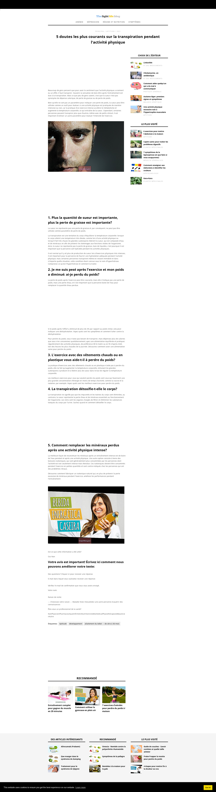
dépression (93, 22)
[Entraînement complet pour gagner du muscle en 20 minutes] (60, 694)
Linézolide (148, 62)
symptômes (134, 22)
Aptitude (110, 31)
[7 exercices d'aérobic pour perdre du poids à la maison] (114, 694)
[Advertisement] (87, 63)
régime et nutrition (114, 22)
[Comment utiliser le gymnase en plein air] (87, 695)
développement (75, 623)
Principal (99, 31)
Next (129, 692)
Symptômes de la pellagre (113, 756)
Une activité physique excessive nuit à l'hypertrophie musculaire (155, 109)
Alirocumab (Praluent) (70, 746)
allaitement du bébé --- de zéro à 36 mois (102, 623)
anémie (79, 22)
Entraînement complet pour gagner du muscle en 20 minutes (59, 708)
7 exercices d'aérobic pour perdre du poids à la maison (114, 708)
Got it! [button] (208, 788)
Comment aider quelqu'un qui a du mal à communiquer (155, 86)
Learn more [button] (81, 787)
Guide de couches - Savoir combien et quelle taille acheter (155, 749)
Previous (44, 692)
